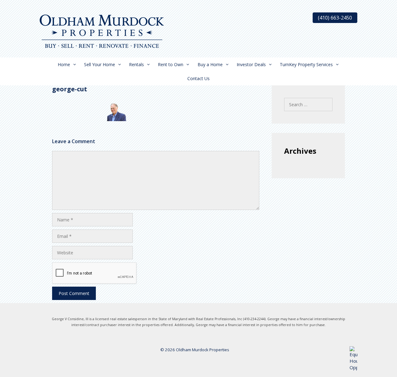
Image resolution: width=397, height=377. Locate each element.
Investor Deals (251, 64)
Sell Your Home (99, 64)
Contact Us (198, 78)
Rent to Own (170, 64)
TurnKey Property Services (306, 64)
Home (64, 64)
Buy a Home (210, 64)
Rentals (136, 64)
